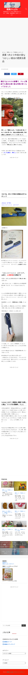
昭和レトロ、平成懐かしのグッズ (15, 52)
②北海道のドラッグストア (9, 644)
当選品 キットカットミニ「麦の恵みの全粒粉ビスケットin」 (7, 494)
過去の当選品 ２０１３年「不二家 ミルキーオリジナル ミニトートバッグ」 (20, 516)
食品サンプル (4, 511)
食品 (6, 491)
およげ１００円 (6, 567)
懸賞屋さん (5, 562)
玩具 (19, 530)
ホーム (3, 52)
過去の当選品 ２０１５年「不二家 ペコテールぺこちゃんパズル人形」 (20, 498)
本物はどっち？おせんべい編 (7, 516)
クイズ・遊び (4, 513)
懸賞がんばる (10, 672)
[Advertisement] (14, 32)
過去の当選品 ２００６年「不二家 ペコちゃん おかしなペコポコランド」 (7, 534)
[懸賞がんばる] (12, 5)
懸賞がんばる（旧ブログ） (9, 564)
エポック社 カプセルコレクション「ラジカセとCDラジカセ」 (20, 533)
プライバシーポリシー (19, 672)
